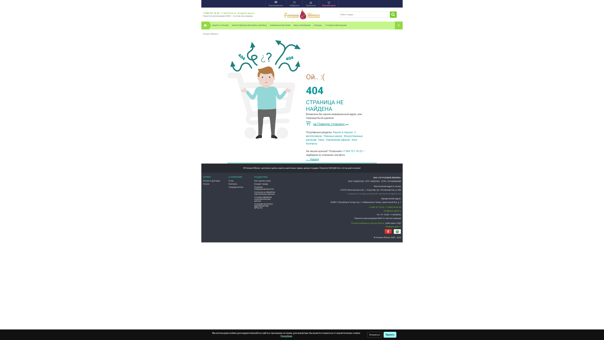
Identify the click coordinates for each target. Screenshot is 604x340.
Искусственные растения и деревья (249, 25)
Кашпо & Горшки (220, 25)
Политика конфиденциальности (264, 188)
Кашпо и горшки (343, 132)
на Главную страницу (329, 124)
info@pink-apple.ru (246, 13)
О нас (231, 181)
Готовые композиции (336, 25)
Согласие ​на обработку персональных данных (264, 193)
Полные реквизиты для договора (367, 223)
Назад (312, 159)
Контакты (311, 143)
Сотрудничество (236, 187)
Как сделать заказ (262, 181)
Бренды (318, 25)
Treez (321, 139)
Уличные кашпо (333, 136)
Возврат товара (261, 184)
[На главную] (205, 25)
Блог (354, 139)
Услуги (206, 184)
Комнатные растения (280, 25)
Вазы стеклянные (302, 25)
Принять (390, 335)
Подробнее (286, 336)
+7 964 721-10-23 (211, 13)
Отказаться (374, 335)
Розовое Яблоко (210, 34)
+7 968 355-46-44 (228, 13)
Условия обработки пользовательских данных (263, 199)
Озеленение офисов (338, 139)
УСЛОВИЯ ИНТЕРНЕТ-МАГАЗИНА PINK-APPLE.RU (263, 206)
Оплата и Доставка (211, 181)
